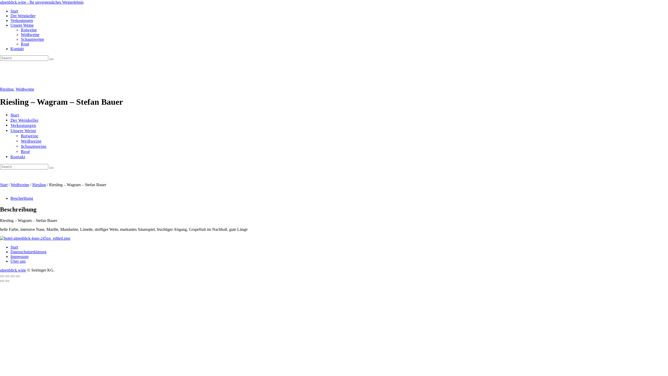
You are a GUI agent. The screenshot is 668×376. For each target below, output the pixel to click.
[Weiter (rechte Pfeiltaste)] (7, 281)
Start (4, 185)
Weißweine (25, 89)
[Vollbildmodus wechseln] (7, 276)
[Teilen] (12, 276)
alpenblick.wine (13, 270)
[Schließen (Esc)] (18, 276)
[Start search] (51, 168)
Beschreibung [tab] (21, 198)
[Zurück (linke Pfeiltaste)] (2, 281)
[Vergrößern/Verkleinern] (2, 276)
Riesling (7, 89)
